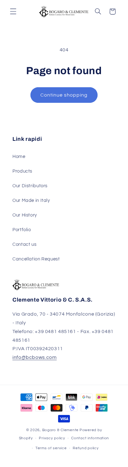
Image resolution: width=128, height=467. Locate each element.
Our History (24, 215)
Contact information (90, 438)
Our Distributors (30, 185)
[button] (13, 11)
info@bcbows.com (34, 357)
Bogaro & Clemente (60, 430)
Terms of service (51, 448)
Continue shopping (64, 95)
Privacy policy (52, 438)
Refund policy (86, 448)
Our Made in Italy (31, 200)
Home (18, 156)
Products (22, 171)
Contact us (24, 244)
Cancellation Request (36, 259)
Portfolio (21, 229)
